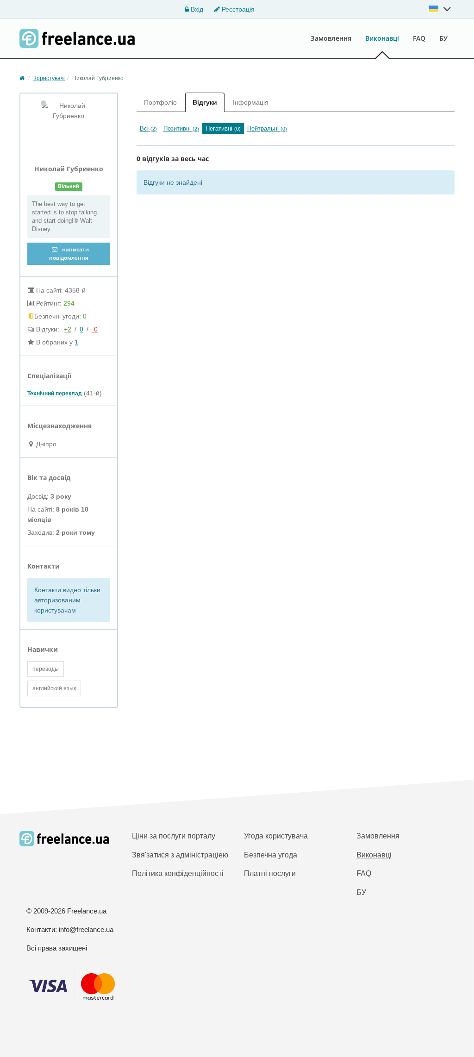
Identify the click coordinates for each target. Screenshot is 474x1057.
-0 (95, 329)
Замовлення (331, 38)
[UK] (440, 8)
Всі (148, 128)
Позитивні (181, 128)
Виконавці (382, 38)
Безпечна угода (270, 855)
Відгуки (205, 102)
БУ (443, 38)
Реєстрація (237, 9)
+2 (67, 329)
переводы (45, 669)
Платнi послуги (270, 873)
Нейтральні (267, 128)
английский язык (54, 688)
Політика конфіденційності (178, 873)
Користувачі (49, 78)
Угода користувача (276, 836)
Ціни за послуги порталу (173, 836)
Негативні (223, 128)
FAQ (419, 38)
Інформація (250, 102)
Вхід (196, 9)
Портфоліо (160, 102)
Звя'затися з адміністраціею (180, 855)
